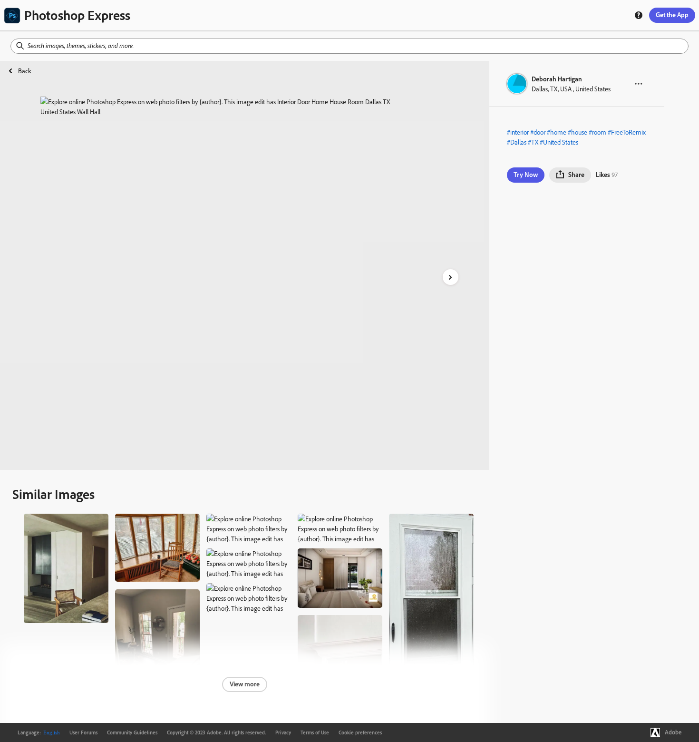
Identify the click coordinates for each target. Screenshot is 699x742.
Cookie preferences (360, 732)
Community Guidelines (132, 732)
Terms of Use (315, 732)
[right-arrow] (450, 277)
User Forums (83, 732)
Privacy (283, 732)
